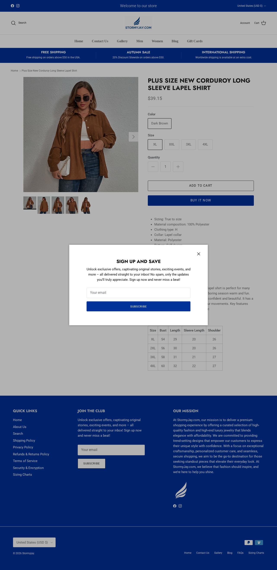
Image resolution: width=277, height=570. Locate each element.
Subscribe (138, 306)
